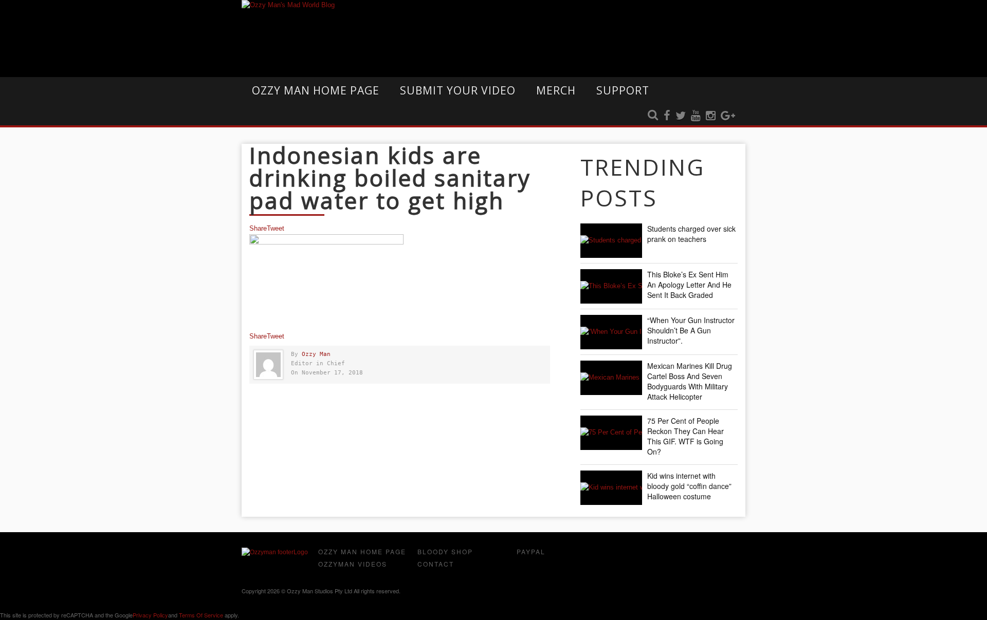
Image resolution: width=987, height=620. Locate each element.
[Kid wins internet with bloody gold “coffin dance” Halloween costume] (611, 487)
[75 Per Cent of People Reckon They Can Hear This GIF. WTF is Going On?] (611, 432)
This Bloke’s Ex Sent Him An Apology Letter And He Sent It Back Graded (689, 284)
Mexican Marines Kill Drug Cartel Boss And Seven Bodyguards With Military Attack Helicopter (689, 381)
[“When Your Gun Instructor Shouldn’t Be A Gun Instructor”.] (611, 332)
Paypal (531, 551)
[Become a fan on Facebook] (667, 116)
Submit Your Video (458, 90)
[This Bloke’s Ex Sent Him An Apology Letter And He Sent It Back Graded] (611, 286)
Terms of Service (201, 615)
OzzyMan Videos (352, 563)
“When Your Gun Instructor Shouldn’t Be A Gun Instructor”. (691, 330)
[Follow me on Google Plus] (728, 116)
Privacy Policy (150, 615)
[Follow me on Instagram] (710, 116)
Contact (435, 563)
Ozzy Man (316, 354)
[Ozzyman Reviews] (275, 552)
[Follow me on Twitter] (680, 116)
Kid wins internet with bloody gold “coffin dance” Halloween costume (689, 486)
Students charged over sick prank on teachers (691, 233)
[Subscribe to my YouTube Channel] (695, 116)
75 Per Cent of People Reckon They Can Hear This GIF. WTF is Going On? (685, 436)
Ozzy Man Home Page (315, 90)
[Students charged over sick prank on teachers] (611, 240)
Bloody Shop (445, 551)
